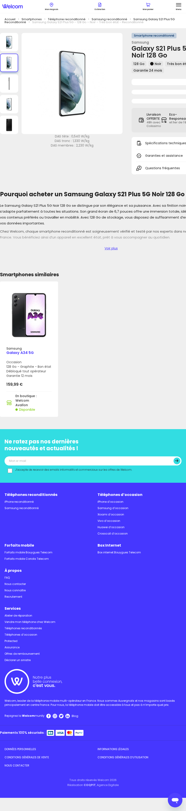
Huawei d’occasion (111, 527)
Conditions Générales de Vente (27, 757)
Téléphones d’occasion (120, 494)
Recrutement (13, 597)
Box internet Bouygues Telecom (119, 552)
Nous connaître (15, 590)
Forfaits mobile (19, 545)
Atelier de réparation (18, 615)
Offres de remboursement (22, 654)
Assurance (12, 647)
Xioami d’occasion (111, 514)
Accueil (10, 19)
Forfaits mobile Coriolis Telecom (27, 559)
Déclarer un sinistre (18, 660)
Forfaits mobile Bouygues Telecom (28, 552)
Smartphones (32, 19)
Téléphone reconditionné (67, 19)
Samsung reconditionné (109, 19)
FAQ (7, 578)
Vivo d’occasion (109, 521)
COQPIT (90, 785)
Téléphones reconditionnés (31, 494)
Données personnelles (20, 749)
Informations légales (113, 749)
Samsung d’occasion (113, 508)
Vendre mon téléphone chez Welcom (30, 622)
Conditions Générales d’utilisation (123, 757)
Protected (11, 641)
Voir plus (111, 248)
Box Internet (109, 545)
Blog (75, 716)
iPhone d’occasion (110, 502)
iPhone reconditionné (19, 502)
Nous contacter (15, 584)
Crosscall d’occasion (113, 533)
